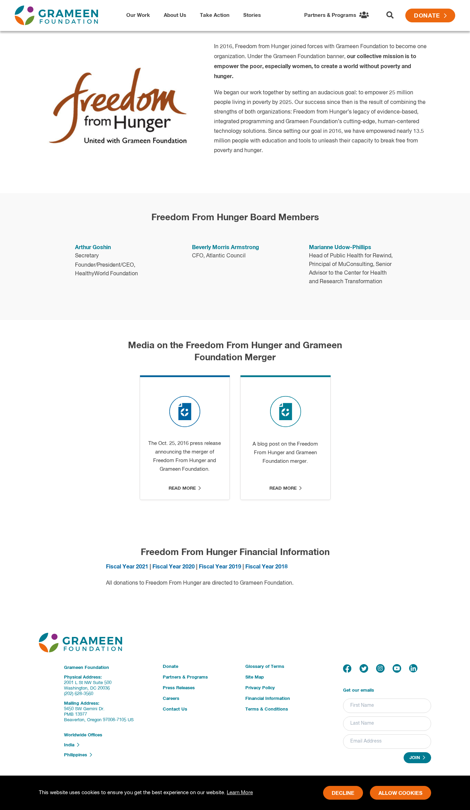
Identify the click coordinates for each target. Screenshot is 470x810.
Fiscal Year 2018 (266, 566)
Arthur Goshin (93, 247)
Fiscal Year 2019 (220, 566)
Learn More (240, 792)
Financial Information (267, 698)
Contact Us (175, 709)
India (70, 745)
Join (416, 758)
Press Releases (179, 688)
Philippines (77, 755)
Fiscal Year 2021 (127, 566)
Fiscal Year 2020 (173, 566)
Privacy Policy (260, 688)
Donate (429, 16)
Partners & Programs (185, 677)
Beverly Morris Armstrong (225, 247)
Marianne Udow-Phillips (340, 247)
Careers (171, 698)
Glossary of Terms (264, 666)
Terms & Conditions (266, 709)
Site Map (254, 677)
